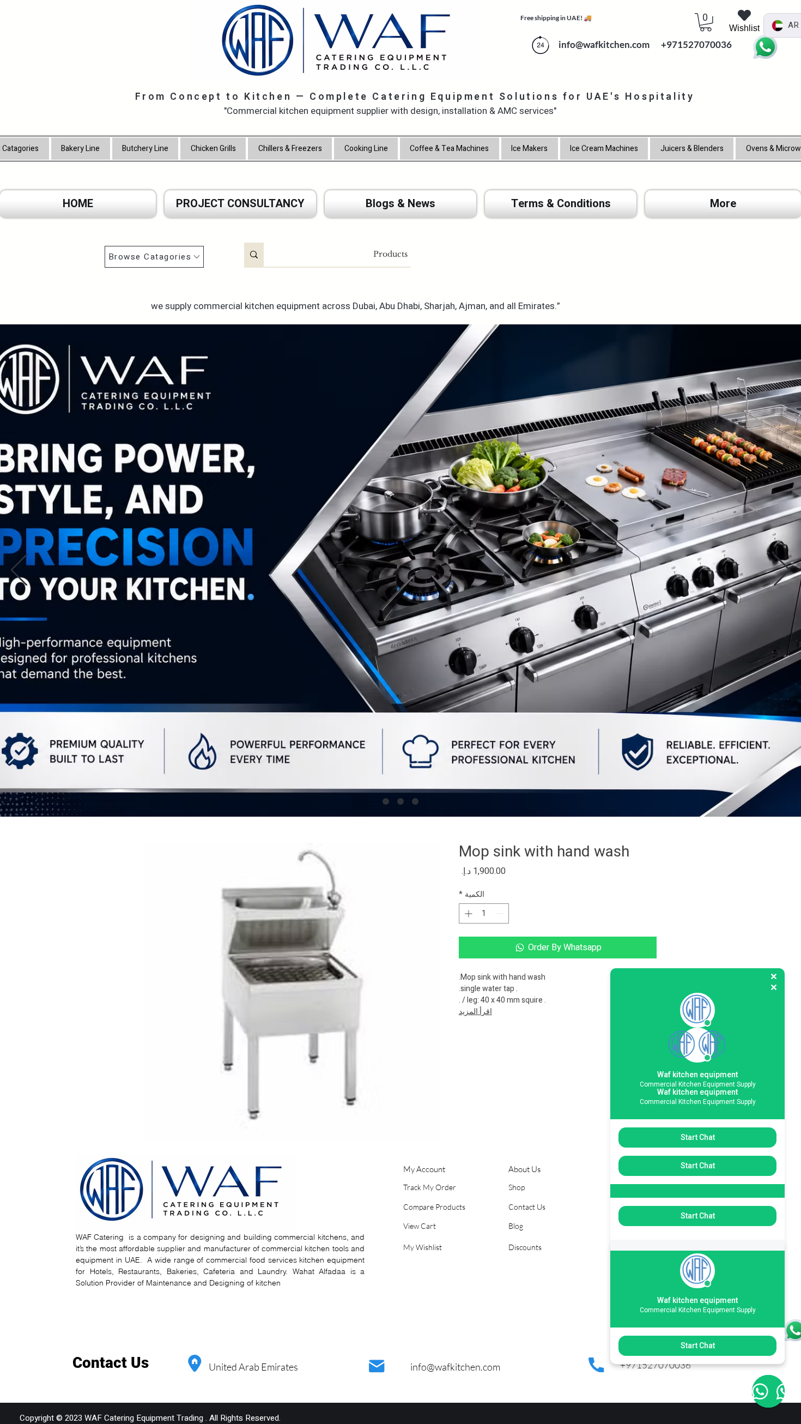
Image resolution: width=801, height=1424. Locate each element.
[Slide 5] (400, 801)
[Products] (254, 255)
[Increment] (467, 913)
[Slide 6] (415, 801)
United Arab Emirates (253, 1367)
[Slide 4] (386, 801)
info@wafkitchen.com (455, 1367)
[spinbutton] (484, 913)
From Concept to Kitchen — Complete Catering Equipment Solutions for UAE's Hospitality (415, 96)
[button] (706, 22)
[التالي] (782, 571)
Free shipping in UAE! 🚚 (556, 18)
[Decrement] (500, 913)
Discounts (525, 1247)
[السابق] (19, 571)
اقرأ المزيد (475, 1011)
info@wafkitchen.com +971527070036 (643, 44)
